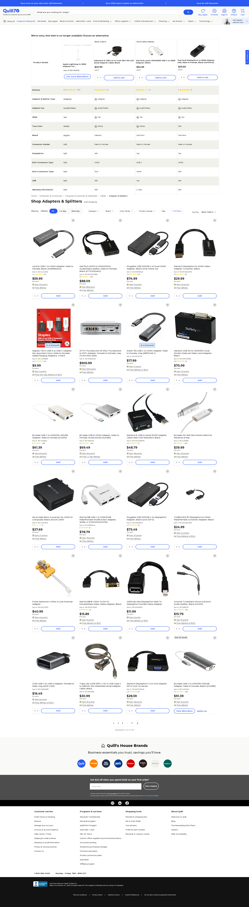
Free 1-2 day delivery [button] (91, 457)
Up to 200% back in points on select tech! (124, 3)
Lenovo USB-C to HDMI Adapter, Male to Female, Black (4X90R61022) (52, 267)
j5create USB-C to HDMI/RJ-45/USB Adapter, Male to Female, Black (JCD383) (195, 684)
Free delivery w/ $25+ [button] (138, 370)
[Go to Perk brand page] (118, 764)
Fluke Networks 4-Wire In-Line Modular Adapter (52, 602)
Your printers (131, 825)
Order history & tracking (44, 817)
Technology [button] (204, 21)
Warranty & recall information (47, 842)
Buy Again (53, 21)
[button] (188, 12)
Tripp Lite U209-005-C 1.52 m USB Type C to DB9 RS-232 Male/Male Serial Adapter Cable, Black (100, 686)
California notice (114, 895)
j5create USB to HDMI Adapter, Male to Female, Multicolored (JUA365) (99, 436)
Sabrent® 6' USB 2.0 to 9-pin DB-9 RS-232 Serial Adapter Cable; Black (114, 61)
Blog (173, 821)
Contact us (39, 851)
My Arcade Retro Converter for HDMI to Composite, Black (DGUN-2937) (52, 518)
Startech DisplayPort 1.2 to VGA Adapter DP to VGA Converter (147, 684)
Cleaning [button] (163, 21)
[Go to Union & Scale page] (155, 764)
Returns (37, 821)
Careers (174, 830)
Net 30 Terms (86, 834)
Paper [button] (190, 21)
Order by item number (135, 830)
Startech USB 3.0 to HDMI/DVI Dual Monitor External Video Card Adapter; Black (193, 353)
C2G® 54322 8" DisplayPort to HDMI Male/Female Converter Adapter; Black (194, 518)
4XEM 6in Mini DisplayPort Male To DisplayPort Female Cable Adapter (144, 602)
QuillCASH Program (88, 825)
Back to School (67, 21)
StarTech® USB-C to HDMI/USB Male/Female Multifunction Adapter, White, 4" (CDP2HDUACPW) (97, 519)
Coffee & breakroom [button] (143, 21)
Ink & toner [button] (177, 21)
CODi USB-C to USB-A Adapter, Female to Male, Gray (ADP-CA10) (53, 684)
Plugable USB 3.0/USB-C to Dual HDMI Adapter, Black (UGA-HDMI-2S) (146, 267)
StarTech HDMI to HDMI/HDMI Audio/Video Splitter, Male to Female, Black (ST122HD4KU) (98, 268)
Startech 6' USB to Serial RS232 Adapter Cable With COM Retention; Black (147, 436)
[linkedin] (120, 803)
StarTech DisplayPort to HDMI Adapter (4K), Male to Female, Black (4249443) (196, 61)
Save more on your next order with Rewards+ (41, 3)
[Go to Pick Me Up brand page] (106, 764)
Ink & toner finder (133, 821)
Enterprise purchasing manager (93, 847)
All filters (177, 211)
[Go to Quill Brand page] (81, 764)
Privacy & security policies (45, 847)
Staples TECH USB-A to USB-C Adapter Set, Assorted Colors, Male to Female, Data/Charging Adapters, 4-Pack (52, 353)
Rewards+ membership (90, 817)
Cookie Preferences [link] (132, 895)
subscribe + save (83, 21)
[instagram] (112, 803)
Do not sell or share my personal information (160, 895)
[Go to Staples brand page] (131, 764)
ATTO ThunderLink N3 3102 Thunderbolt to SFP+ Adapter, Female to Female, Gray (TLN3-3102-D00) (100, 353)
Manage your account (43, 825)
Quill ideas (84, 860)
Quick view (53, 256)
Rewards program (88, 821)
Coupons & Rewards (26, 21)
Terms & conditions (80, 895)
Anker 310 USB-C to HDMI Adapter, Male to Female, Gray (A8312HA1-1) (147, 351)
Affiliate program (87, 864)
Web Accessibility (179, 834)
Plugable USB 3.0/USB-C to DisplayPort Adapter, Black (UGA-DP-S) (146, 518)
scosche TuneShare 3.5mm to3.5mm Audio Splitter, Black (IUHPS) (192, 602)
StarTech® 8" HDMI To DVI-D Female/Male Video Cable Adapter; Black (100, 602)
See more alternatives (77, 76)
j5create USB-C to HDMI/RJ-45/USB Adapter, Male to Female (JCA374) (50, 436)
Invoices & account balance (46, 830)
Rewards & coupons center (138, 834)
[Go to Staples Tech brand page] (143, 764)
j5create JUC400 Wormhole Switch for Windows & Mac (193, 436)
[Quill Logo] (11, 10)
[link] (73, 220)
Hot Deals (41, 21)
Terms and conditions (111, 793)
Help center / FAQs (42, 834)
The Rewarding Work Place (183, 825)
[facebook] (127, 803)
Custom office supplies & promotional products (100, 838)
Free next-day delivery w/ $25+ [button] (48, 375)
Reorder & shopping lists (136, 817)
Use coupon (151, 786)
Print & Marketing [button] (101, 21)
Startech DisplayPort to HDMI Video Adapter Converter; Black (192, 267)
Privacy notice (97, 895)
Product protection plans (91, 855)
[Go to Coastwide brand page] (94, 764)
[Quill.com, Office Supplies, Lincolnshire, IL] (40, 884)
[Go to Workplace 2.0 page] (167, 764)
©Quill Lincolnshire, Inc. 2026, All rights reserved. (67, 885)
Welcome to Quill (178, 817)
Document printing (88, 842)
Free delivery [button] (40, 288)
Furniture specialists (88, 851)
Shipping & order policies (45, 838)
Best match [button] (208, 212)
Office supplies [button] (122, 21)
